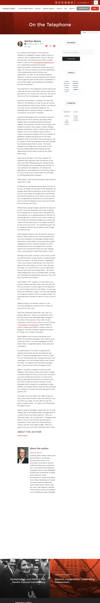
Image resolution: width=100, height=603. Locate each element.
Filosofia (66, 116)
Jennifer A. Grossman (76, 82)
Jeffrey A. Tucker (66, 86)
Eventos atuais (75, 116)
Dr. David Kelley (66, 90)
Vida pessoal (67, 121)
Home (84, 32)
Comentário (67, 111)
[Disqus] (36, 524)
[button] (83, 2)
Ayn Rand (75, 120)
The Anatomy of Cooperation (28, 325)
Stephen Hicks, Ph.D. (67, 82)
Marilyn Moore (36, 453)
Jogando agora (48, 8)
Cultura (66, 124)
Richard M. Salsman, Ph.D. (76, 86)
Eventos (38, 8)
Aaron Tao (75, 89)
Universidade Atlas (25, 8)
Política (75, 111)
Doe (94, 8)
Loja (65, 8)
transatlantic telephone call (44, 62)
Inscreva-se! (83, 8)
